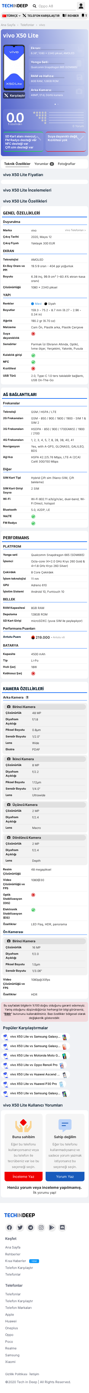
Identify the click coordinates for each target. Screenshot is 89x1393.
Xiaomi (10, 1362)
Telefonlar (13, 1274)
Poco (9, 1342)
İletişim (34, 1374)
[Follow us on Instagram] (41, 1228)
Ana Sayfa (12, 1247)
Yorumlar (43, 164)
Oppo (9, 1335)
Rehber (73, 16)
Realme (11, 1348)
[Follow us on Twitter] (20, 1228)
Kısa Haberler (21, 1261)
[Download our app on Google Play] (52, 1228)
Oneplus (11, 1328)
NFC (6, 361)
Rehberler (13, 1254)
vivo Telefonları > (75, 230)
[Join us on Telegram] (30, 1228)
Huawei (11, 1321)
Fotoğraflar (66, 164)
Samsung (12, 1355)
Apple (9, 1314)
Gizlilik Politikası (16, 1374)
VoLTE (7, 516)
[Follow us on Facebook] (9, 1228)
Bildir (8, 1013)
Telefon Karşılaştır (43, 16)
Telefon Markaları (18, 1308)
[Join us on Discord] (62, 1228)
